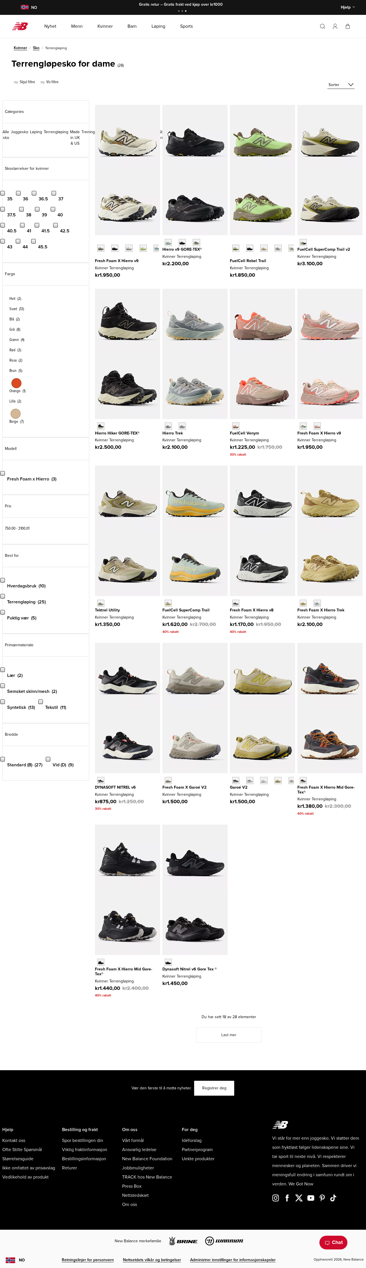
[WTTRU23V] (101, 603)
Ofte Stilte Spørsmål (22, 1150)
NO (22, 1260)
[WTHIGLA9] (168, 242)
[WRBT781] (292, 248)
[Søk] (322, 26)
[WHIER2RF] (129, 248)
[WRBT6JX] (235, 248)
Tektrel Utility (107, 610)
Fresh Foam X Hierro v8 (251, 610)
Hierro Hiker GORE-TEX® (117, 433)
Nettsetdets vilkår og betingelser (152, 1259)
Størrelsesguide (17, 1159)
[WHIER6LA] (157, 248)
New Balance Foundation (147, 1159)
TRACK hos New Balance (147, 1177)
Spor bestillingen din (82, 1140)
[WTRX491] (303, 242)
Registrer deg (214, 1088)
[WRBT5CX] (249, 248)
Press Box (132, 1186)
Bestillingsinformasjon (84, 1159)
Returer (69, 1168)
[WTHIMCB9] (101, 426)
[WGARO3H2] (292, 780)
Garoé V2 (238, 787)
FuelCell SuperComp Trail (186, 610)
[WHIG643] (196, 242)
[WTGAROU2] (168, 780)
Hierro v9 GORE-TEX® (182, 249)
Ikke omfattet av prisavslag (28, 1168)
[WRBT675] (278, 248)
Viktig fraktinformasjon (84, 1150)
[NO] (24, 7)
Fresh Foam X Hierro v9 (117, 260)
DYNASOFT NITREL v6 (115, 787)
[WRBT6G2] (263, 248)
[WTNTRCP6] (101, 780)
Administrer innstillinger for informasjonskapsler (233, 1259)
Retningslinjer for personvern (88, 1259)
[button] (335, 26)
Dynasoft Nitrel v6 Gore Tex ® (189, 969)
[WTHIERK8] (235, 603)
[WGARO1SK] (278, 780)
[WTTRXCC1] (168, 603)
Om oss (129, 1204)
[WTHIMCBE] (101, 962)
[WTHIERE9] (303, 426)
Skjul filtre (27, 81)
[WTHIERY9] (101, 248)
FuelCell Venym (244, 433)
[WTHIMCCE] (303, 780)
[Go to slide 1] (179, 11)
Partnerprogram (197, 1150)
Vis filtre (52, 81)
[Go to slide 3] (186, 11)
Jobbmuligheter (138, 1168)
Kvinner (20, 47)
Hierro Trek (172, 433)
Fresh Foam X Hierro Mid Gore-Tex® (326, 790)
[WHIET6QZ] (168, 426)
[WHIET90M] (182, 426)
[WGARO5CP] (263, 780)
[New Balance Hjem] (22, 26)
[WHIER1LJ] (143, 248)
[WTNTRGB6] (168, 962)
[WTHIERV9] (317, 426)
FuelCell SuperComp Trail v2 (323, 249)
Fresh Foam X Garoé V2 (184, 787)
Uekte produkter (198, 1159)
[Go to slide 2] (183, 11)
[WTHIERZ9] (115, 248)
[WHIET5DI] (317, 603)
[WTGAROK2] (235, 780)
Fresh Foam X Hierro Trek (320, 610)
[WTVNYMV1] (235, 426)
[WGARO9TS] (249, 780)
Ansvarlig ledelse (139, 1150)
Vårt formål (133, 1140)
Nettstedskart (135, 1195)
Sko (36, 47)
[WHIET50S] (303, 603)
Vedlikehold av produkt (25, 1177)
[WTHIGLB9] (182, 242)
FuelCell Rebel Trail (248, 260)
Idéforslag (192, 1140)
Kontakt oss (13, 1140)
